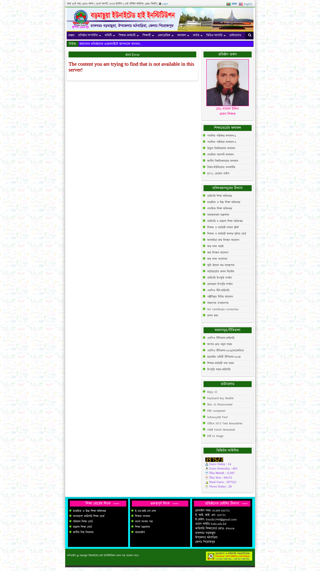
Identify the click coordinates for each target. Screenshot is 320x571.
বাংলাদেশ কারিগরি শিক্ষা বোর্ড (88, 516)
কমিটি (108, 35)
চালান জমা (212, 316)
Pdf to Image (215, 436)
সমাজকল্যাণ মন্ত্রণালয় (218, 215)
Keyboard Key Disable (220, 398)
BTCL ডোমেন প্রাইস (218, 174)
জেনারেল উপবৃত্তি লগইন (220, 284)
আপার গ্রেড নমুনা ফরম (219, 344)
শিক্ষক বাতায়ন (142, 516)
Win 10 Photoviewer (220, 404)
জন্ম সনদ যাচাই (215, 246)
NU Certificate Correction (223, 309)
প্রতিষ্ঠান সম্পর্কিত (88, 35)
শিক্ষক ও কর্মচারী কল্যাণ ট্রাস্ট (223, 227)
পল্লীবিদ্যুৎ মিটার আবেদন (220, 297)
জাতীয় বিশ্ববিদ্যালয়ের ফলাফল (222, 161)
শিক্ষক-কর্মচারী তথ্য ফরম (220, 363)
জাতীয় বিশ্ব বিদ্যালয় (83, 532)
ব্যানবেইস (140, 532)
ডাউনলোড (235, 35)
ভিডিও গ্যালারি (214, 35)
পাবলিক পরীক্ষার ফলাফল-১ (221, 136)
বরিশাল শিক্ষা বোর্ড (83, 522)
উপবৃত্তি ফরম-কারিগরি (218, 369)
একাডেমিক (164, 35)
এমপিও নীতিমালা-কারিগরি (220, 338)
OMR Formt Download (221, 430)
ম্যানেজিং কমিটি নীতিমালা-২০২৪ (224, 357)
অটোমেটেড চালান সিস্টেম (220, 271)
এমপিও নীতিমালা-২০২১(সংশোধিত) (225, 351)
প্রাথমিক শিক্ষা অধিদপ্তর (219, 209)
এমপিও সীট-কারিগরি (218, 290)
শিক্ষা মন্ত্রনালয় (142, 527)
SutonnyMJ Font (217, 417)
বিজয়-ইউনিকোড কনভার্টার (221, 167)
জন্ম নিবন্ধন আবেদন (217, 253)
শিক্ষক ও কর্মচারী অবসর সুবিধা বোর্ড (226, 234)
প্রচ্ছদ (71, 35)
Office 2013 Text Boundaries (224, 423)
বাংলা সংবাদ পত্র (144, 522)
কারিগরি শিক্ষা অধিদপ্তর (219, 196)
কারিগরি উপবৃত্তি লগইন (219, 278)
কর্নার (196, 35)
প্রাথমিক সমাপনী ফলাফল (220, 155)
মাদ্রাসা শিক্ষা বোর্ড (82, 527)
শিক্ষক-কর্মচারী (127, 35)
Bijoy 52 (212, 392)
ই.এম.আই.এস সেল (145, 511)
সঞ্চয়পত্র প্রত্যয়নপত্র (218, 303)
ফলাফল (181, 35)
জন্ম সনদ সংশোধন (217, 259)
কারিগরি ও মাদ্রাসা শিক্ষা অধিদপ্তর (225, 221)
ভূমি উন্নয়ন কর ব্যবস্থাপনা (220, 265)
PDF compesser (216, 411)
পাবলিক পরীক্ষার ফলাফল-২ (221, 142)
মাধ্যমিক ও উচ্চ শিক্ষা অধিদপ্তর (223, 202)
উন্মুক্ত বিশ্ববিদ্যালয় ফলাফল (221, 148)
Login (165, 4)
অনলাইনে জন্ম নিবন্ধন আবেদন (223, 240)
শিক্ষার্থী (147, 35)
